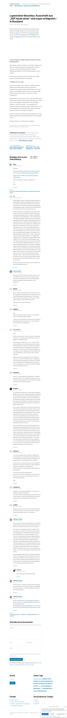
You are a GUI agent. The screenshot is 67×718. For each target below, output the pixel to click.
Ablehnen (52, 714)
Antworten (15, 187)
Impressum (58, 716)
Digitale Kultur (24, 125)
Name (11, 642)
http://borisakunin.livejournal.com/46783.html (22, 605)
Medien (43, 686)
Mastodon (37, 703)
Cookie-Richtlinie (49, 716)
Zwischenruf (42, 691)
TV (25, 126)
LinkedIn (37, 701)
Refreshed (41, 688)
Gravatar (36, 700)
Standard (46, 688)
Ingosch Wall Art (14, 700)
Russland (23, 126)
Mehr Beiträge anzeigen (26, 140)
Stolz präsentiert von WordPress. (23, 712)
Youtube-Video (31, 33)
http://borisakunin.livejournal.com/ (32, 600)
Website (11, 648)
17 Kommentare (25, 24)
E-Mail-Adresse (29, 642)
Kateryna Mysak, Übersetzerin (17, 701)
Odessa (17, 33)
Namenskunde (18, 6)
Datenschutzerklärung (54, 716)
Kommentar (12, 627)
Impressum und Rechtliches (32, 6)
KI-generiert (39, 686)
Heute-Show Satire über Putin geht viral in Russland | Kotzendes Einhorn (25, 192)
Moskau (16, 126)
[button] (65, 706)
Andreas (12, 24)
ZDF (27, 126)
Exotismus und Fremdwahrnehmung (33, 125)
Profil (11, 6)
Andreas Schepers (15, 4)
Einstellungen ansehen (61, 714)
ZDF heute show (18, 36)
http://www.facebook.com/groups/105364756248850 (27, 172)
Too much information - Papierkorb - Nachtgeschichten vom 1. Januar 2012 (25, 615)
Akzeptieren (45, 714)
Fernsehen (13, 126)
